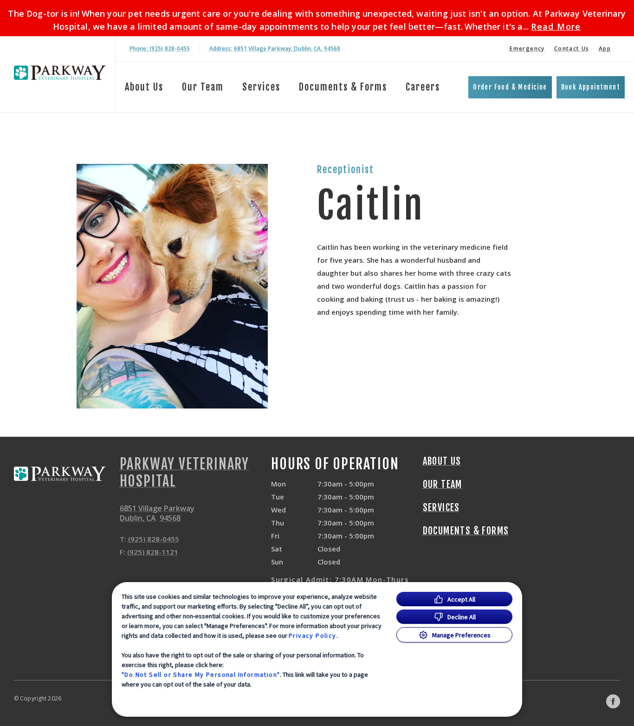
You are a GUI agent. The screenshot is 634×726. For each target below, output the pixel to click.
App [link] (605, 48)
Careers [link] (423, 87)
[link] (60, 72)
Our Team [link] (203, 87)
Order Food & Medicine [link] (510, 87)
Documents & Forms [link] (343, 87)
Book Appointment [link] (590, 87)
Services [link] (261, 87)
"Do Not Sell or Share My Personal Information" (201, 674)
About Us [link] (144, 87)
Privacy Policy (312, 635)
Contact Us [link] (571, 48)
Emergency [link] (527, 48)
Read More (556, 26)
